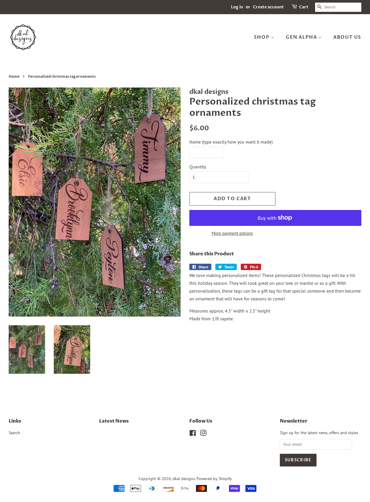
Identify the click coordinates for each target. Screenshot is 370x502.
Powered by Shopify (214, 478)
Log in (237, 7)
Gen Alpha (302, 37)
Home (14, 76)
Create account (268, 7)
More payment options (232, 233)
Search (14, 432)
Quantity (197, 167)
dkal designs (184, 478)
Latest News (114, 421)
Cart (303, 7)
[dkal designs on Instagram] (203, 434)
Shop (262, 37)
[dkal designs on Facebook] (192, 434)
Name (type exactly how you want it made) (231, 142)
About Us (347, 37)
